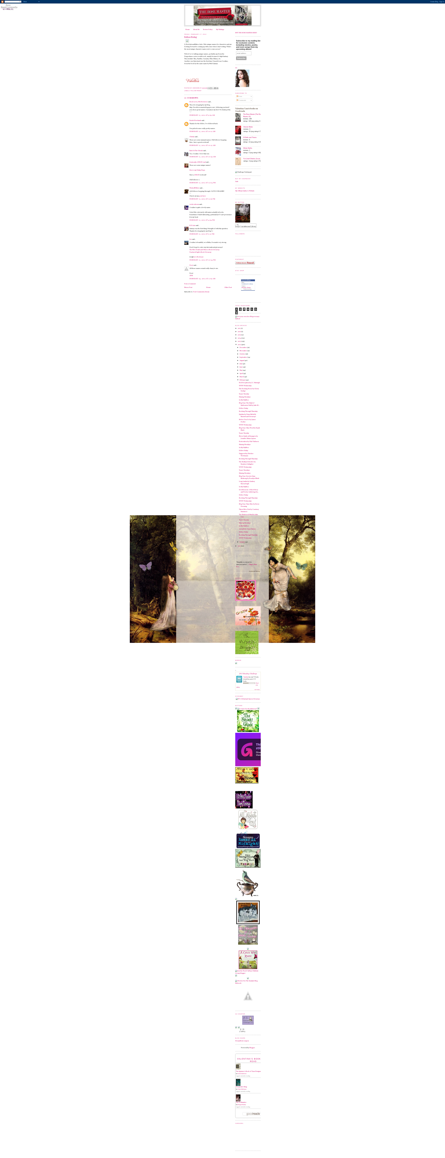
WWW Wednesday (245, 386)
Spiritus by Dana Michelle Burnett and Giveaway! (247, 415)
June (241, 367)
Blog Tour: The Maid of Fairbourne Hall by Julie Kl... (249, 404)
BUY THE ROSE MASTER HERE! (246, 33)
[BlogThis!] (211, 88)
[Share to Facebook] (215, 88)
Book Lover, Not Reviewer (198, 102)
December (243, 348)
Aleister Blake (248, 127)
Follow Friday (243, 408)
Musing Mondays (245, 397)
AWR (191, 276)
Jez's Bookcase (198, 257)
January (242, 542)
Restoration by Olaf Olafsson (249, 442)
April (241, 374)
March (242, 377)
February (243, 380)
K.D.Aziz (192, 225)
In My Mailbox (244, 400)
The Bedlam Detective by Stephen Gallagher (247, 463)
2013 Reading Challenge (248, 673)
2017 (239, 328)
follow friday (196, 90)
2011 (239, 546)
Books (249, 287)
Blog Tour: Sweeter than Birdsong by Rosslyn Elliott (249, 477)
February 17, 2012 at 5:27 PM (201, 234)
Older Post (228, 287)
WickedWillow (194, 188)
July (241, 364)
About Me (196, 30)
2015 (239, 335)
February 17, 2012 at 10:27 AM (202, 145)
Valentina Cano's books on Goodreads (246, 110)
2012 (239, 345)
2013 (239, 341)
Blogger (252, 1048)
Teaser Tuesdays (244, 470)
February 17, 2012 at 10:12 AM (202, 132)
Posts (240, 96)
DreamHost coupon (242, 1041)
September (243, 357)
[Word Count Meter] (242, 1027)
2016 (239, 332)
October (242, 354)
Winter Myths (247, 148)
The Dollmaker (241, 1102)
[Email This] (208, 88)
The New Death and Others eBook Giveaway (204, 250)
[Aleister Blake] (239, 130)
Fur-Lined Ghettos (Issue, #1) (253, 159)
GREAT (196, 175)
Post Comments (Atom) (201, 292)
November (243, 351)
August (242, 361)
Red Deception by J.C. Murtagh (249, 383)
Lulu (236, 182)
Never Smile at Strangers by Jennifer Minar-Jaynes (248, 437)
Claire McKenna (241, 1089)
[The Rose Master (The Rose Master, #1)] (239, 118)
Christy (191, 137)
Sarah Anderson (241, 1073)
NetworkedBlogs (246, 280)
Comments (242, 100)
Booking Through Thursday (248, 411)
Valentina (245, 677)
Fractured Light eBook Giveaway (200, 252)
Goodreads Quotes (254, 571)
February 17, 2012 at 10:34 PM (202, 260)
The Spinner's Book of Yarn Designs (248, 1071)
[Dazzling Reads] (248, 1007)
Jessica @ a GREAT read (197, 162)
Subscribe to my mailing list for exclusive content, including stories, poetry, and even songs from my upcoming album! (248, 45)
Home (187, 30)
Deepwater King (241, 1087)
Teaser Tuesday (244, 394)
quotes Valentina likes (244, 556)
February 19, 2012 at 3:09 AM (202, 279)
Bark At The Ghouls (196, 151)
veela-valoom (194, 204)
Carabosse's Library (247, 284)
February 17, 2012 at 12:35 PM (202, 199)
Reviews (244, 287)
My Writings (220, 30)
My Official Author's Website (244, 191)
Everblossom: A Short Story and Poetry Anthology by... (249, 491)
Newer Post (188, 287)
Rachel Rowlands (195, 121)
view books (257, 689)
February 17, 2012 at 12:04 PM (202, 183)
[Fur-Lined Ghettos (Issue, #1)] (239, 162)
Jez (190, 239)
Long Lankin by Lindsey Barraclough (247, 482)
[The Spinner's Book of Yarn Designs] (239, 1069)
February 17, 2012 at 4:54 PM (202, 220)
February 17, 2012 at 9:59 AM (202, 115)
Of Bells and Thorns (250, 137)
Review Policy (208, 30)
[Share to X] (213, 88)
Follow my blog (247, 289)
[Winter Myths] (239, 151)
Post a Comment (190, 284)
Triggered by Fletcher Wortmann (246, 455)
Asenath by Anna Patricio (247, 529)
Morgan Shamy (241, 1104)
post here (202, 196)
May (241, 370)
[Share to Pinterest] (217, 88)
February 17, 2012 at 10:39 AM (202, 157)
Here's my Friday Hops (197, 170)
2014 (239, 338)
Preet (191, 265)
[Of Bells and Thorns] (239, 141)
